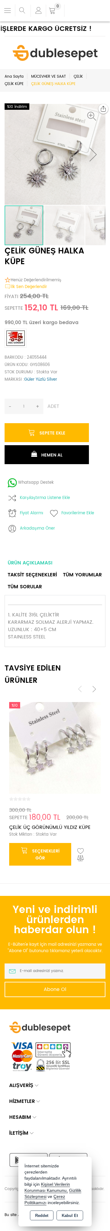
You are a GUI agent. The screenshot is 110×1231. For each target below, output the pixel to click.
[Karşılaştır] (80, 858)
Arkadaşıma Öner (37, 528)
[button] (93, 116)
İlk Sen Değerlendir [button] (29, 287)
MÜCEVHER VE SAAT (48, 76)
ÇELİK (78, 76)
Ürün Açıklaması (30, 563)
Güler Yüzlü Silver (40, 379)
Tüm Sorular (25, 587)
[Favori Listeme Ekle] (80, 851)
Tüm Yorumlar (82, 575)
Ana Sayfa (14, 76)
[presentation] (80, 689)
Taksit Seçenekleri (32, 575)
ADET (53, 406)
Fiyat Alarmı (31, 513)
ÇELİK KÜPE (14, 84)
